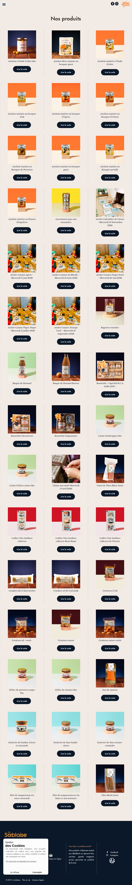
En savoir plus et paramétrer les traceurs (21, 861)
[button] (4, 4)
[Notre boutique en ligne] (50, 855)
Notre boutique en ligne (50, 858)
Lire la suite (22, 69)
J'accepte (37, 872)
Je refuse (14, 872)
